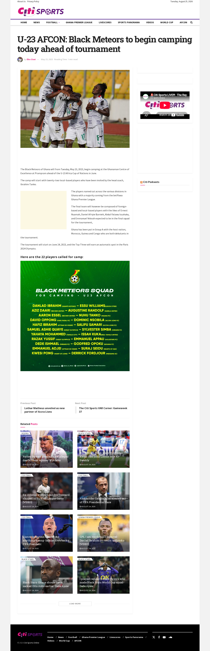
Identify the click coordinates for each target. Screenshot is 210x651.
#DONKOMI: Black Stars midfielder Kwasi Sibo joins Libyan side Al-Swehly (101, 456)
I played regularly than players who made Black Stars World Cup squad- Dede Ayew (102, 582)
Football (52, 22)
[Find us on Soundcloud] (170, 637)
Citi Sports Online (31, 642)
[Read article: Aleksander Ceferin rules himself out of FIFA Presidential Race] (103, 491)
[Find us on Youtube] (164, 637)
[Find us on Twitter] (153, 637)
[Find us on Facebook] (159, 637)
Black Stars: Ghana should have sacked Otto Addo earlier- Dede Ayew (46, 584)
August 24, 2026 (31, 464)
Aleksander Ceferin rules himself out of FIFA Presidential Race (103, 500)
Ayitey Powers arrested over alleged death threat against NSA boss (45, 458)
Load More (75, 603)
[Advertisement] (76, 159)
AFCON (183, 22)
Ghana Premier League (79, 22)
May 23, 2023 (47, 59)
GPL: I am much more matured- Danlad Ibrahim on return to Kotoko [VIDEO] (102, 540)
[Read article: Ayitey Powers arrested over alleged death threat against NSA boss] (46, 449)
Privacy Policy (33, 1)
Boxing (25, 433)
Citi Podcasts (151, 182)
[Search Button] (191, 22)
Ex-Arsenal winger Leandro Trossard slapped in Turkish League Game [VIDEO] (46, 498)
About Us (21, 1)
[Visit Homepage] (41, 11)
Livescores (105, 22)
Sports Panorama (129, 22)
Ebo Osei (31, 59)
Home (24, 22)
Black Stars (85, 433)
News (37, 22)
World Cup (166, 22)
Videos (150, 22)
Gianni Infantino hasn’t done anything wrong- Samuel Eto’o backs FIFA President (46, 540)
